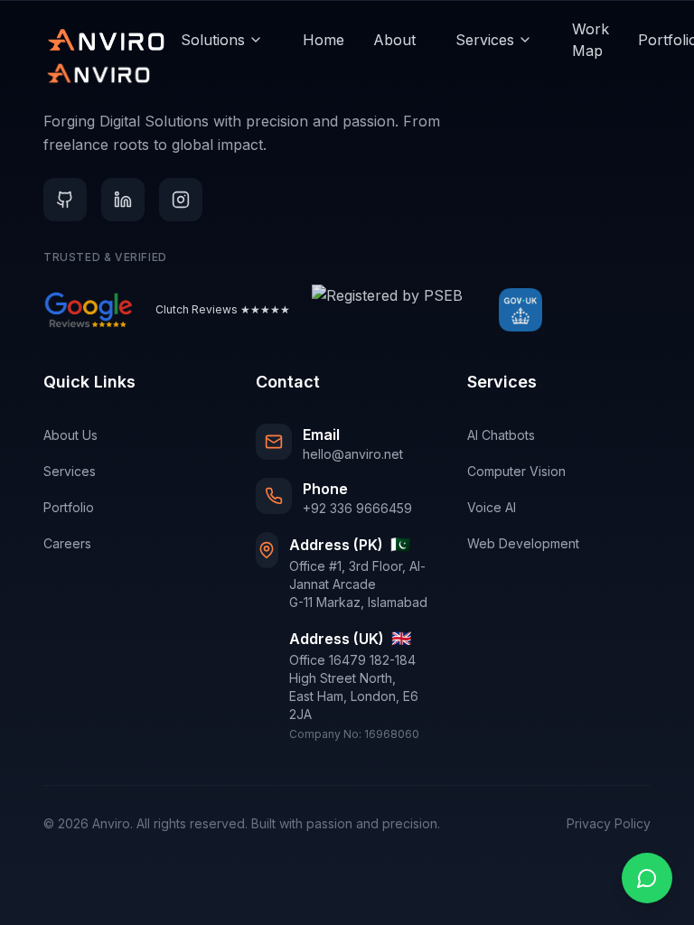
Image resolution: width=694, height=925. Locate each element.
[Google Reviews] (88, 310)
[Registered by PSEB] (387, 310)
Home (323, 40)
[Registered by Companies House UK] (520, 310)
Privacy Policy (609, 823)
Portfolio (68, 507)
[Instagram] (180, 199)
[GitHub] (65, 199)
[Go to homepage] (106, 39)
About (394, 40)
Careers (67, 543)
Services (484, 40)
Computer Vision (516, 471)
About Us (70, 435)
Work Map (590, 40)
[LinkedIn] (123, 199)
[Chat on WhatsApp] (647, 878)
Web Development (523, 543)
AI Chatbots (501, 435)
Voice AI (491, 507)
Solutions (213, 40)
